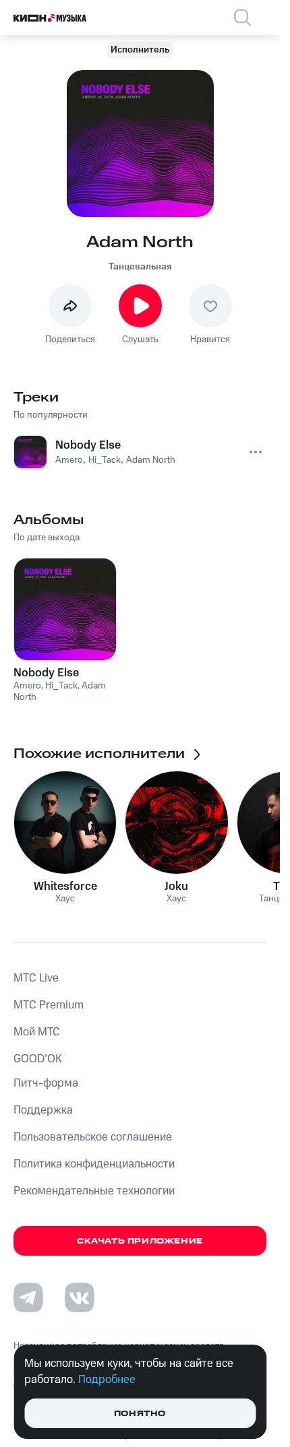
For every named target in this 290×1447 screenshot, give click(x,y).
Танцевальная (140, 267)
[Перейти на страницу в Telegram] (28, 1297)
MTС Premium (48, 1005)
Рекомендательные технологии (94, 1191)
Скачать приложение (140, 1241)
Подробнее (107, 1380)
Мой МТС (36, 1032)
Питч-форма (45, 1083)
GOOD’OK (37, 1059)
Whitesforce (65, 886)
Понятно (140, 1413)
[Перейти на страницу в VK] (79, 1297)
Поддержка (43, 1110)
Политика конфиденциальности (94, 1164)
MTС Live (36, 978)
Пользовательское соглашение (92, 1137)
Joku (176, 886)
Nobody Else (46, 673)
